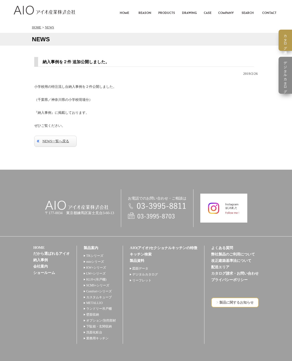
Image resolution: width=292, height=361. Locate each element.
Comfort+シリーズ (99, 291)
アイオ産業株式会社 (45, 10)
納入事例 (40, 260)
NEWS (49, 27)
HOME (36, 27)
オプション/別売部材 (101, 320)
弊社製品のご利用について (233, 254)
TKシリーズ (94, 255)
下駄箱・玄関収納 (99, 326)
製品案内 (91, 248)
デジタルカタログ (145, 274)
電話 (157, 206)
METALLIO (94, 303)
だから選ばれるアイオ (51, 253)
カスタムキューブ (99, 297)
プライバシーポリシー (229, 280)
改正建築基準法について (231, 260)
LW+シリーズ (96, 273)
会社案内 (40, 266)
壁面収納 (92, 314)
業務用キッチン (97, 338)
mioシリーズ (95, 261)
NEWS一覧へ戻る (55, 141)
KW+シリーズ (96, 267)
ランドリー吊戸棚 (99, 308)
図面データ (140, 268)
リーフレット (141, 280)
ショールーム (44, 273)
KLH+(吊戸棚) (96, 279)
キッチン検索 (141, 254)
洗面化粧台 (94, 332)
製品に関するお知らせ (236, 302)
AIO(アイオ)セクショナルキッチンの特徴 (163, 248)
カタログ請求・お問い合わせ (235, 273)
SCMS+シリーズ (97, 285)
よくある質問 (222, 248)
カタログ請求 (285, 40)
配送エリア (220, 267)
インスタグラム (224, 208)
